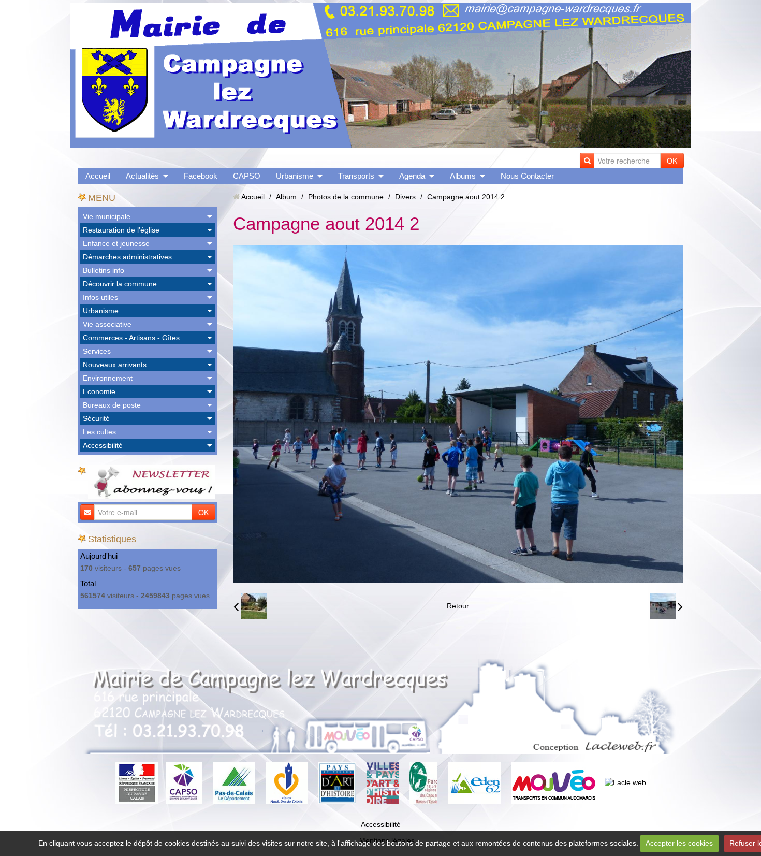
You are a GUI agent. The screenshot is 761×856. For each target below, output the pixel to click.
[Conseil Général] (234, 782)
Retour (458, 606)
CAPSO (246, 175)
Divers (405, 197)
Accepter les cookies (679, 843)
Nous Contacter (527, 175)
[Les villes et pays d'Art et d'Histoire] (383, 782)
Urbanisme (294, 175)
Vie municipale (106, 216)
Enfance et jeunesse (116, 243)
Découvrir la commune (120, 284)
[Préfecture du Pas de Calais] (136, 782)
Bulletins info (103, 270)
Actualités (142, 175)
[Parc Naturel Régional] (423, 782)
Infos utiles (100, 297)
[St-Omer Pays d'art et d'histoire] (337, 782)
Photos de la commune (346, 197)
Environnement (108, 378)
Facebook (200, 175)
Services (97, 351)
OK (672, 160)
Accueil (97, 175)
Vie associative (107, 324)
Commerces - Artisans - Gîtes (131, 337)
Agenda (412, 175)
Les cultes (99, 432)
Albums (463, 175)
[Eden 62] (474, 782)
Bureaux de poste (112, 405)
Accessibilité (103, 445)
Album (286, 197)
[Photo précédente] (250, 606)
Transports (356, 175)
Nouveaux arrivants (115, 364)
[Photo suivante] (666, 606)
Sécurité (96, 418)
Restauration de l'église (121, 230)
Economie (99, 391)
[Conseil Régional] (287, 782)
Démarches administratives (127, 257)
